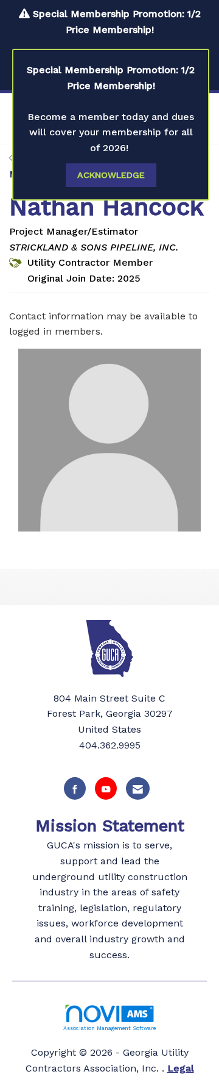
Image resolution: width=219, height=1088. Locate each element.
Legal (180, 1068)
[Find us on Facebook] (75, 788)
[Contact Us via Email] (138, 788)
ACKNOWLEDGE (111, 175)
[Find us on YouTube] (106, 788)
